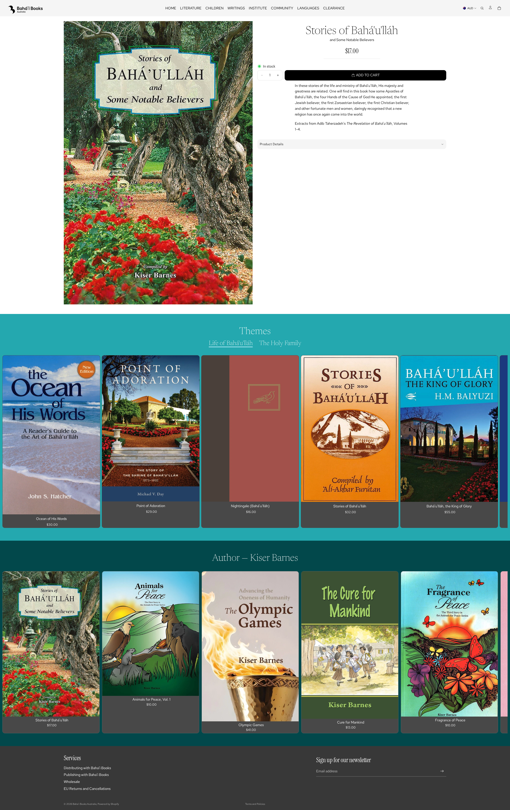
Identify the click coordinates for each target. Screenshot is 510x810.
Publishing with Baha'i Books (86, 774)
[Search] (482, 8)
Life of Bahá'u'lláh (231, 343)
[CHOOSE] (193, 495)
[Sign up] (442, 771)
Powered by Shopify (108, 804)
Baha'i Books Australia (84, 804)
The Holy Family (280, 343)
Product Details (271, 144)
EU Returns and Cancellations (87, 788)
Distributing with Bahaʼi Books (87, 768)
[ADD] (93, 508)
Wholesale (72, 781)
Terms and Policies (255, 804)
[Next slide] (441, 441)
